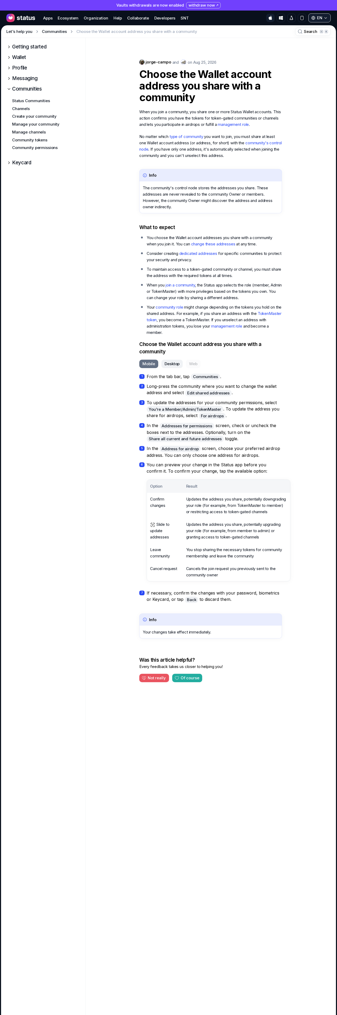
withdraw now (202, 5)
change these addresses (213, 243)
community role (169, 307)
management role (233, 124)
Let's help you (19, 31)
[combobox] (319, 17)
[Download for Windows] (281, 18)
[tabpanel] (210, 488)
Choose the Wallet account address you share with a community (205, 85)
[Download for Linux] (291, 18)
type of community (186, 136)
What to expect (157, 227)
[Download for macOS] (270, 18)
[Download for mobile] (302, 18)
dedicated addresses (198, 253)
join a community (180, 285)
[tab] (148, 364)
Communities (54, 31)
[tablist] (170, 364)
